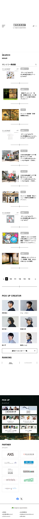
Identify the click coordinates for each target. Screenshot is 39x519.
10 (11, 279)
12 (20, 279)
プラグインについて (6, 516)
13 (24, 279)
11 (15, 279)
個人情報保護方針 (23, 512)
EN (36, 26)
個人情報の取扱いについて (8, 514)
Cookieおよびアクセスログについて (27, 514)
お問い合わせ (22, 516)
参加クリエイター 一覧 (19, 351)
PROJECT (24, 151)
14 (29, 279)
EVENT (23, 109)
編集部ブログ (24, 68)
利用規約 (4, 512)
